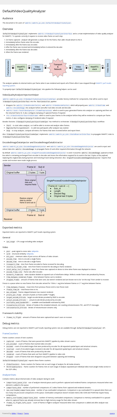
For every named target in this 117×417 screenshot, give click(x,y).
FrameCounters (10, 333)
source (112, 413)
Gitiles (14, 413)
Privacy (20, 413)
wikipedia (35, 251)
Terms (26, 413)
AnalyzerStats (9, 374)
